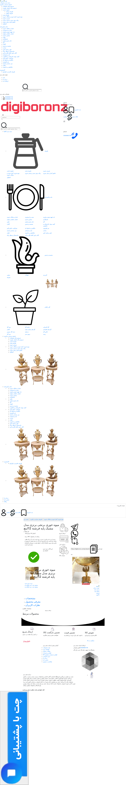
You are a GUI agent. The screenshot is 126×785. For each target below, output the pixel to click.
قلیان (4, 65)
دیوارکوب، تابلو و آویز (8, 58)
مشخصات (30, 598)
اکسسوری (2, 70)
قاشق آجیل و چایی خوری (9, 22)
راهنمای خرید (46, 649)
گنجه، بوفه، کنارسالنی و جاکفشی (11, 56)
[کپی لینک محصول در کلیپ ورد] (94, 549)
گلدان (4, 44)
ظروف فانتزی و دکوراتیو (9, 72)
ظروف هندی (6, 15)
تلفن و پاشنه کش (7, 49)
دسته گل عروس (11, 332)
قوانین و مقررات (47, 653)
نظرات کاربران (32, 605)
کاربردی (45, 275)
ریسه (44, 334)
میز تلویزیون (6, 62)
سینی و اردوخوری (7, 30)
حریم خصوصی (46, 656)
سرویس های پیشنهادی (8, 6)
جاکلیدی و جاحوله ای (8, 60)
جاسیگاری (5, 39)
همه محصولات (46, 647)
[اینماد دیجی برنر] (92, 675)
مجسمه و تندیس (7, 46)
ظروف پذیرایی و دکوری (6, 4)
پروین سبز (27, 334)
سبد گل (9, 334)
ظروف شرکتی (9, 11)
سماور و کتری (6, 35)
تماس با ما (6, 500)
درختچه (27, 332)
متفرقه (8, 277)
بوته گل (9, 327)
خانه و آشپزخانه (4, 26)
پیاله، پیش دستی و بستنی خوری (10, 20)
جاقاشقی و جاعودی (8, 67)
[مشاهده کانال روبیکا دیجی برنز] (90, 661)
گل (3, 42)
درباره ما (6, 498)
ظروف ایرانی (6, 10)
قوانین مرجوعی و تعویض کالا (50, 654)
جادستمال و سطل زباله (8, 51)
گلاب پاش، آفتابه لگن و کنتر (10, 53)
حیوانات (27, 275)
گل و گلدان (47, 307)
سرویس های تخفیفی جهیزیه (10, 8)
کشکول (5, 24)
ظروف (46, 151)
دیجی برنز (26, 519)
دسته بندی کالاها (8, 131)
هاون (4, 37)
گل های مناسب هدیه (30, 329)
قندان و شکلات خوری (8, 28)
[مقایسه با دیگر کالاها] (74, 541)
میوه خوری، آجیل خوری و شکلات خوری (12, 17)
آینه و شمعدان (6, 55)
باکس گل (45, 332)
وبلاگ (5, 501)
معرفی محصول (32, 601)
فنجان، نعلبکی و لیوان (8, 33)
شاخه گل (27, 327)
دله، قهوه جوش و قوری (9, 32)
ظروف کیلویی (9, 13)
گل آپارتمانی (46, 327)
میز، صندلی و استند (7, 63)
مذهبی (8, 275)
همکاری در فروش (47, 661)
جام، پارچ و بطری (7, 41)
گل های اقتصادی (47, 329)
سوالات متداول (46, 651)
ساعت (4, 48)
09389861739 (9, 97)
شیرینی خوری (6, 18)
